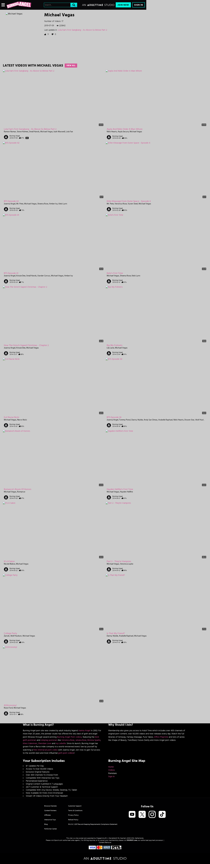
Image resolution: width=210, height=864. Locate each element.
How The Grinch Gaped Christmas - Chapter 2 (26, 345)
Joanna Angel (9, 204)
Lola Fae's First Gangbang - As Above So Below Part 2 (82, 30)
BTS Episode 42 (11, 201)
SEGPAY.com (132, 840)
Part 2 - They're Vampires (119, 561)
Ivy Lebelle (61, 743)
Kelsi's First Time (115, 273)
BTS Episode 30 (114, 417)
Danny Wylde (137, 420)
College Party (10, 633)
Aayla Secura (123, 132)
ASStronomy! (10, 705)
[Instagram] (152, 814)
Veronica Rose (121, 204)
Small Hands (34, 132)
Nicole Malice (9, 564)
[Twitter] (142, 814)
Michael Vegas (46, 132)
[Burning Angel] (18, 5)
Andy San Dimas (150, 420)
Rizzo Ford (8, 708)
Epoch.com (58, 840)
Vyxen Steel (133, 204)
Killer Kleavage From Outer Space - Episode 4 (129, 201)
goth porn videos (66, 753)
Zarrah (7, 636)
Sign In (138, 5)
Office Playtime (161, 737)
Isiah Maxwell (59, 132)
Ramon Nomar (10, 132)
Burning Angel (15, 136)
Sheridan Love (44, 743)
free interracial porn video (45, 750)
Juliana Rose (80, 740)
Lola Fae (69, 132)
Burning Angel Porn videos (69, 737)
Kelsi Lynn (63, 204)
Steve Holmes (22, 132)
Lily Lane (110, 348)
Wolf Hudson (201, 420)
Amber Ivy (53, 204)
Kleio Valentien (30, 743)
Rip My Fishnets (114, 345)
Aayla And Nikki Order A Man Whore (124, 129)
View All (70, 66)
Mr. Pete (19, 204)
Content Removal (105, 842)
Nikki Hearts (112, 132)
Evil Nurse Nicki (11, 417)
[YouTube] (132, 814)
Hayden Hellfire (126, 492)
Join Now (123, 5)
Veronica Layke (126, 564)
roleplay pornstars (49, 740)
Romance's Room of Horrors (17, 489)
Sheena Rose (42, 204)
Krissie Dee (20, 276)
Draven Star (189, 420)
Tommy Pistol (125, 420)
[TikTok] (162, 814)
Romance (21, 492)
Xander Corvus (43, 276)
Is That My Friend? (116, 633)
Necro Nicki (22, 420)
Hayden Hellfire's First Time (120, 489)
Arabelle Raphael (165, 420)
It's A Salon (9, 561)
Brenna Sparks (93, 740)
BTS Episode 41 (11, 273)
